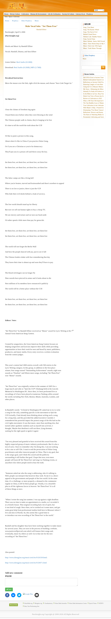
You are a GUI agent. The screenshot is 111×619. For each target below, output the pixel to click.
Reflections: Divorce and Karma (93, 112)
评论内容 (8, 576)
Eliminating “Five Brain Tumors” (93, 110)
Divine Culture (15, 14)
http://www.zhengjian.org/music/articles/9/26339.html (26, 557)
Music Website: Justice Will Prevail (94, 41)
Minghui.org (38, 603)
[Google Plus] (28, 594)
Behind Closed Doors (89, 34)
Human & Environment (38, 14)
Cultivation (25, 14)
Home (6, 14)
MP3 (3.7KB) (36, 67)
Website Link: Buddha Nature (92, 37)
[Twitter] (19, 595)
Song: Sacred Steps (89, 39)
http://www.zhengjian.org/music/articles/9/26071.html (26, 563)
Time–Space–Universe (12, 16)
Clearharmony (48, 603)
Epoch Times (93, 603)
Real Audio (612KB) (24, 62)
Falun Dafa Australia (61, 603)
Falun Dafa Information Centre (78, 603)
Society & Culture (68, 14)
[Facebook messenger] (13, 595)
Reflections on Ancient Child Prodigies (95, 82)
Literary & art (80, 14)
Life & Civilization (54, 14)
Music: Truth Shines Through (92, 48)
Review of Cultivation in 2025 (92, 98)
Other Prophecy (26, 21)
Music (37, 21)
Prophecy (90, 14)
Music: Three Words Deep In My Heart (95, 43)
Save (9, 589)
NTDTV (101, 603)
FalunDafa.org (28, 603)
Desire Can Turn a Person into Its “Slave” (96, 96)
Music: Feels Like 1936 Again (92, 46)
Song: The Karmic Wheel (91, 29)
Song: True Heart (88, 27)
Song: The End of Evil (90, 32)
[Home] (55, 6)
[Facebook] (7, 595)
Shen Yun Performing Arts (31, 606)
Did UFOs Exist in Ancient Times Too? (95, 77)
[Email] (37, 595)
